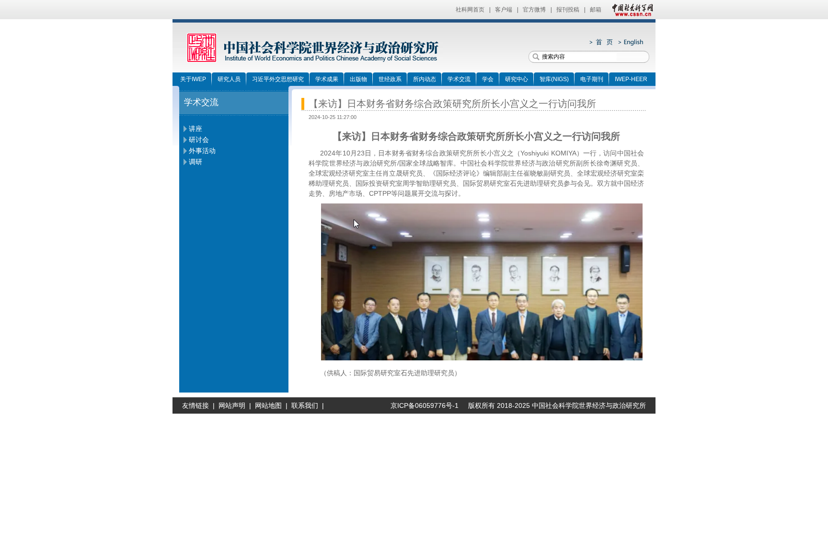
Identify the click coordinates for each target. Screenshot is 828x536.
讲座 (195, 128)
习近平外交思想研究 (278, 79)
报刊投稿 (567, 9)
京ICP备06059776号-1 (421, 405)
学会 (488, 79)
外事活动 (202, 151)
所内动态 (424, 79)
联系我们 (304, 405)
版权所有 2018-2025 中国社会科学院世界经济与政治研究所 (557, 405)
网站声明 (231, 405)
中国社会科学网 (631, 9)
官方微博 (534, 9)
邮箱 (595, 9)
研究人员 (229, 79)
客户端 (503, 9)
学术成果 (326, 79)
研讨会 (199, 139)
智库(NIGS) (554, 79)
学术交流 (459, 79)
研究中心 (516, 79)
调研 (195, 162)
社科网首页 (470, 9)
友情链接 (195, 405)
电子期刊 (591, 79)
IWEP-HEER (631, 79)
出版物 (358, 79)
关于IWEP (193, 79)
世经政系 (390, 79)
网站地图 (268, 405)
